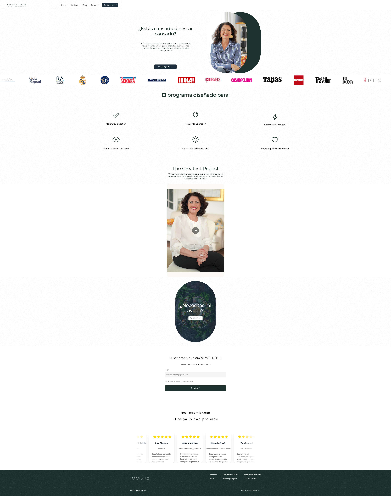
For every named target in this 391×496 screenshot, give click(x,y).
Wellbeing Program (230, 479)
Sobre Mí (213, 475)
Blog (212, 479)
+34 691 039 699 (250, 479)
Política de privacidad (251, 490)
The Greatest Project (195, 168)
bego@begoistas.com (252, 475)
